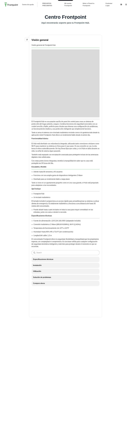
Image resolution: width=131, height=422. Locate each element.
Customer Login (109, 4)
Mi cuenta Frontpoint (68, 4)
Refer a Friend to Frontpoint (88, 4)
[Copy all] (27, 40)
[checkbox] (65, 259)
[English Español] (121, 4)
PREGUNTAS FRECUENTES (47, 4)
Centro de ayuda (28, 4)
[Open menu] (126, 4)
